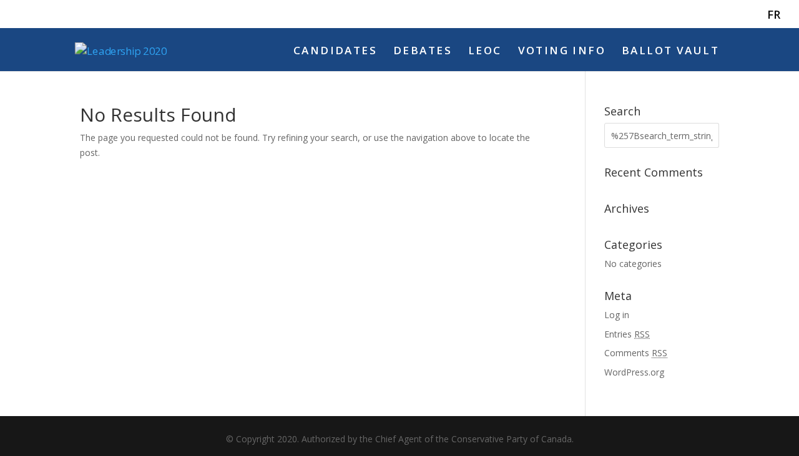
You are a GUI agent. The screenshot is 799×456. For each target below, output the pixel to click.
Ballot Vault (670, 51)
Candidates (335, 51)
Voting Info (562, 51)
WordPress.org (634, 372)
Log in (616, 315)
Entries (627, 334)
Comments (635, 353)
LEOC (485, 51)
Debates (422, 51)
